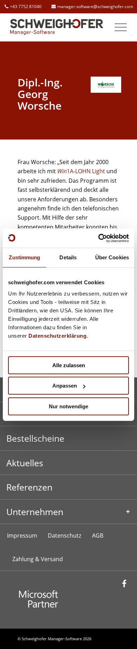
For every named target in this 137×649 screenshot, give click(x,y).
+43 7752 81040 (25, 6)
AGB (97, 535)
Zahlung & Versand (37, 559)
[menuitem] (117, 27)
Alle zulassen (68, 365)
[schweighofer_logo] (56, 27)
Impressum (22, 535)
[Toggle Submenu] (68, 512)
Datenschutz (64, 535)
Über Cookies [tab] (112, 257)
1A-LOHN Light (81, 171)
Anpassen (64, 386)
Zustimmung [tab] (24, 257)
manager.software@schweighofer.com (95, 6)
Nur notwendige (68, 406)
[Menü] (117, 27)
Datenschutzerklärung (57, 336)
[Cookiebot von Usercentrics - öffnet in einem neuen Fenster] (98, 238)
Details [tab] (68, 257)
